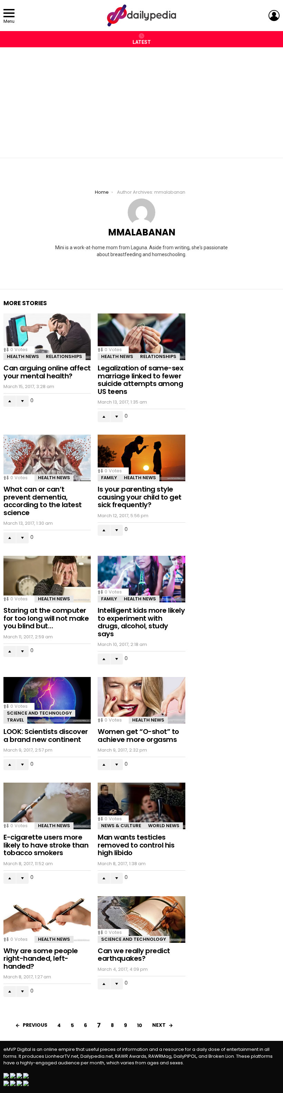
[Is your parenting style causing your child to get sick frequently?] (141, 458)
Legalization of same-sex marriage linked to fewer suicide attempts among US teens (140, 379)
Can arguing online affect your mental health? (47, 372)
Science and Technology (39, 713)
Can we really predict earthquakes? (134, 955)
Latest (142, 42)
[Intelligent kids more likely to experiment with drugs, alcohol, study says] (141, 579)
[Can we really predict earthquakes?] (141, 919)
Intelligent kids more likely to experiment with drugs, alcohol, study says (141, 622)
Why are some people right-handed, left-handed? (40, 958)
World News (163, 825)
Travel (15, 720)
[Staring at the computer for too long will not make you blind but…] (47, 579)
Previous (35, 1025)
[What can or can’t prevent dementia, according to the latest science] (47, 458)
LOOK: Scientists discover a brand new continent (45, 735)
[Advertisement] (141, 99)
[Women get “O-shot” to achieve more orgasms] (141, 700)
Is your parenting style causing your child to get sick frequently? (140, 497)
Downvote (22, 401)
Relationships (64, 356)
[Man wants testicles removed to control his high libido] (141, 806)
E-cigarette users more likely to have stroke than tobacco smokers (45, 845)
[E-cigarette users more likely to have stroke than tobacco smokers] (47, 806)
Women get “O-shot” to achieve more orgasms (138, 735)
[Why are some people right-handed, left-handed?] (47, 919)
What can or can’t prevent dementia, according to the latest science (42, 501)
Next (159, 1025)
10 (139, 1025)
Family (109, 477)
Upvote (9, 401)
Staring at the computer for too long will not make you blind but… (46, 618)
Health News (23, 356)
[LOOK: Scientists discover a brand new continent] (47, 700)
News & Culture (121, 825)
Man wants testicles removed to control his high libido (136, 845)
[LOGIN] (274, 15)
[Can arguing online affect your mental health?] (47, 336)
